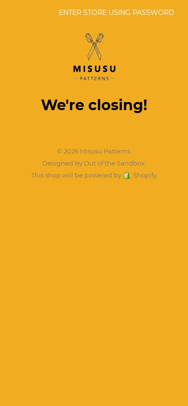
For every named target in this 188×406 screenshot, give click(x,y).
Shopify (145, 175)
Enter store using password (117, 12)
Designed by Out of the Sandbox (93, 163)
